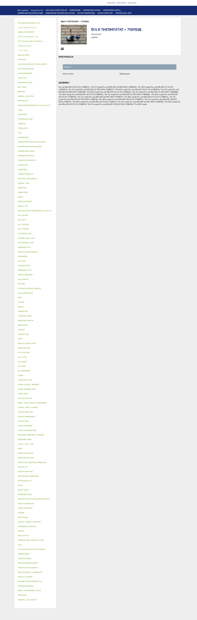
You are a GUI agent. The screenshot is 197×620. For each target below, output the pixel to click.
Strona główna (23, 10)
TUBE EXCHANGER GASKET (50, 22)
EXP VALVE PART (91, 36)
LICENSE (40, 45)
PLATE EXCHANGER (116, 19)
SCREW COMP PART (105, 13)
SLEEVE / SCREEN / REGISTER (118, 42)
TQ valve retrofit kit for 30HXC (31, 549)
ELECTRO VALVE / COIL (38, 42)
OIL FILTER (33, 33)
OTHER (118, 45)
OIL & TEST (22, 33)
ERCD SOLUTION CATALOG (56, 10)
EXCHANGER (95, 19)
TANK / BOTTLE (79, 39)
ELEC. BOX (118, 25)
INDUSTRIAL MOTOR (25, 25)
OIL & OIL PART (130, 30)
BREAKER (21, 27)
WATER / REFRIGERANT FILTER (49, 51)
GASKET (74, 48)
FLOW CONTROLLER (129, 33)
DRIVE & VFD (69, 25)
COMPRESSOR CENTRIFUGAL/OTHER (60, 13)
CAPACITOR (39, 27)
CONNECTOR (88, 27)
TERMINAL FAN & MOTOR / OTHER (124, 22)
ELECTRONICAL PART (63, 16)
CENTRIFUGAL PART (123, 13)
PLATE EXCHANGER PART (27, 22)
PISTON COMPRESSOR (86, 13)
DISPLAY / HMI (122, 16)
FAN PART (40, 25)
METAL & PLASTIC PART (109, 36)
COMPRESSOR (75, 10)
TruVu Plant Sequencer (28, 568)
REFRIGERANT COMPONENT (77, 33)
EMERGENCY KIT (71, 51)
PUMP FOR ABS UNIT (113, 30)
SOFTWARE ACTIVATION (79, 45)
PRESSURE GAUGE (38, 53)
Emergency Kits (25, 270)
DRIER (33, 36)
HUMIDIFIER (98, 42)
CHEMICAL (45, 48)
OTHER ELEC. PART (25, 30)
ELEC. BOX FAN (52, 27)
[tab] (35, 55)
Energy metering (25, 275)
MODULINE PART (127, 51)
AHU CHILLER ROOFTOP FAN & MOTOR (92, 22)
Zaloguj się (132, 3)
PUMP (37, 30)
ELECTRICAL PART (54, 25)
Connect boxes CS (25, 174)
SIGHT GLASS (85, 48)
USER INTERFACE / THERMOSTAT (100, 16)
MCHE (20, 339)
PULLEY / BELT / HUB (60, 48)
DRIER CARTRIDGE (46, 36)
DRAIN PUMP (64, 30)
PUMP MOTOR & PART (93, 30)
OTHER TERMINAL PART (129, 48)
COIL (105, 19)
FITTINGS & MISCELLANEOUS (105, 48)
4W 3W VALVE (123, 39)
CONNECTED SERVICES (104, 27)
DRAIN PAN (54, 39)
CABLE (108, 25)
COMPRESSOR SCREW (92, 10)
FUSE (30, 27)
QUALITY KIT (22, 53)
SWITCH (100, 25)
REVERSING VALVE (64, 36)
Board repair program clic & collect (34, 105)
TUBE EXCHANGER (134, 19)
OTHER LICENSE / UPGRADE (102, 45)
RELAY (91, 25)
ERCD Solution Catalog (27, 252)
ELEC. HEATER (74, 27)
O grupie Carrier (37, 10)
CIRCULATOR (77, 30)
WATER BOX (66, 39)
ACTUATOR (136, 39)
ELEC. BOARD (79, 16)
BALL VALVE (22, 42)
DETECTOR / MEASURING (60, 19)
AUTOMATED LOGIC (80, 19)
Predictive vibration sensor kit (32, 462)
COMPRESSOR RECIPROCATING (30, 13)
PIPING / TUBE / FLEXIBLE (28, 48)
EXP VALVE (78, 36)
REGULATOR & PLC (25, 19)
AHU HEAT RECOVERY (26, 45)
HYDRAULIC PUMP (49, 30)
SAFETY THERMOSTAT (125, 27)
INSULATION (92, 39)
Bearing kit (23, 101)
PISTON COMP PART (44, 16)
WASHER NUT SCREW (25, 51)
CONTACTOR (82, 25)
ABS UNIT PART (112, 51)
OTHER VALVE (55, 42)
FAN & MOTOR (69, 22)
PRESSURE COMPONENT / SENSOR (104, 33)
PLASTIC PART (127, 36)
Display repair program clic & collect (35, 211)
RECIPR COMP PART (25, 16)
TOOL (82, 51)
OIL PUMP (60, 33)
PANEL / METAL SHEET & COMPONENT (32, 39)
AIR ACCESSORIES (71, 42)
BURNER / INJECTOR (95, 51)
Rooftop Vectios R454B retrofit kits (34, 499)
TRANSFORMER (130, 25)
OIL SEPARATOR (47, 33)
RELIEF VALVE (23, 36)
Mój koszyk (121, 3)
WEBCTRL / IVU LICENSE (56, 45)
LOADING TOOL (41, 19)
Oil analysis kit (25, 398)
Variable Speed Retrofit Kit (30, 581)
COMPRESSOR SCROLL (112, 10)
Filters (21, 302)
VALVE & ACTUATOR (108, 39)
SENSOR (63, 27)
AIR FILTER (85, 42)
